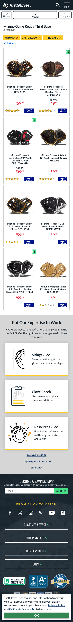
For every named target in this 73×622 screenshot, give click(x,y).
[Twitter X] (20, 513)
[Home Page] (17, 5)
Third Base (51, 37)
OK (36, 615)
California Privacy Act (22, 609)
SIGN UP (61, 491)
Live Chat (36, 467)
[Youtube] (52, 513)
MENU (68, 6)
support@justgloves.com (36, 461)
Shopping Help (35, 538)
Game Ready (29, 37)
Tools (35, 564)
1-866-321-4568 (37, 455)
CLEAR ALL (10, 43)
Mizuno (10, 37)
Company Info (35, 551)
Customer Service (35, 524)
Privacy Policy (56, 605)
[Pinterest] (40, 513)
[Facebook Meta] (10, 513)
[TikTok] (63, 513)
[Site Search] (57, 5)
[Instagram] (31, 513)
